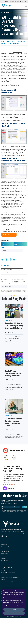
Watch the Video (9, 235)
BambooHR (4, 558)
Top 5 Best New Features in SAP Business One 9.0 (11, 52)
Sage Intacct (4, 553)
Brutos (3, 570)
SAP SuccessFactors (6, 555)
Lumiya (3, 579)
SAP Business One (6, 243)
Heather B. (11, 488)
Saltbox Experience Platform (8, 575)
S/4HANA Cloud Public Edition (8, 549)
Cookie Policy (6, 597)
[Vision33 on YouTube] (6, 536)
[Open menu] (26, 6)
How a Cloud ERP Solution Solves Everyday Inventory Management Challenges (14, 325)
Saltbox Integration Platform (8, 572)
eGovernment (4, 560)
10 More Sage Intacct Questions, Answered (12, 272)
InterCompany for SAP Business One (10, 577)
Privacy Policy (10, 616)
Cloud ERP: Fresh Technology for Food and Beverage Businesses (13, 373)
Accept (14, 609)
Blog (3, 41)
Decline (14, 613)
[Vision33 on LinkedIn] (2, 536)
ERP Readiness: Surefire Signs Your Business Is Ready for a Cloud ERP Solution (13, 422)
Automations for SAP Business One (10, 581)
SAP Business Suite (6, 546)
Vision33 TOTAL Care (18, 243)
